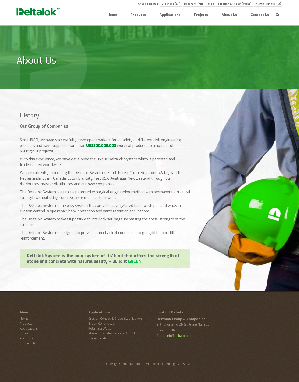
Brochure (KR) (193, 4)
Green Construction (102, 324)
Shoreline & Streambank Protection (113, 333)
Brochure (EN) (170, 4)
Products (138, 15)
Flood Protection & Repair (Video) (228, 4)
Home (112, 15)
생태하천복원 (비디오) (268, 4)
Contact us (260, 15)
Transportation (99, 338)
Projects (201, 15)
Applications (170, 15)
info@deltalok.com (180, 336)
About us (229, 15)
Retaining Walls (99, 328)
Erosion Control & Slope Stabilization (115, 319)
